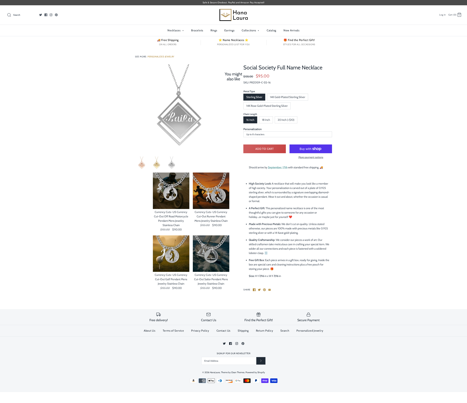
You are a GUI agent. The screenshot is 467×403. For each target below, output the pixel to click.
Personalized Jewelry (161, 56)
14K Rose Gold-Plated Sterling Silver (267, 105)
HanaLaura (215, 372)
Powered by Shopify (255, 372)
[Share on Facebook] (254, 289)
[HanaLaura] (233, 11)
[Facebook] (46, 14)
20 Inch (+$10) (286, 120)
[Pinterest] (56, 14)
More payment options (310, 157)
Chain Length (250, 114)
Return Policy (264, 330)
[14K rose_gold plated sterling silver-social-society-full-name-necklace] (141, 163)
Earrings (229, 30)
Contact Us (224, 330)
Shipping (243, 330)
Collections (250, 30)
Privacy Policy (200, 330)
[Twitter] (40, 14)
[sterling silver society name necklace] (179, 108)
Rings (214, 30)
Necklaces (175, 30)
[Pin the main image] (264, 289)
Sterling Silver (254, 97)
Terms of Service (173, 330)
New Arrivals (291, 30)
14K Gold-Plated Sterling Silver (287, 97)
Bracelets (197, 30)
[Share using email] (269, 289)
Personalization (252, 129)
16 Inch (250, 120)
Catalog (271, 30)
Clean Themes (237, 372)
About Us (149, 330)
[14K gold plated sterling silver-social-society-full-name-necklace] (156, 163)
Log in (442, 14)
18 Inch (266, 120)
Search (284, 330)
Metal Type (249, 91)
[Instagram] (51, 14)
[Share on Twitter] (259, 289)
